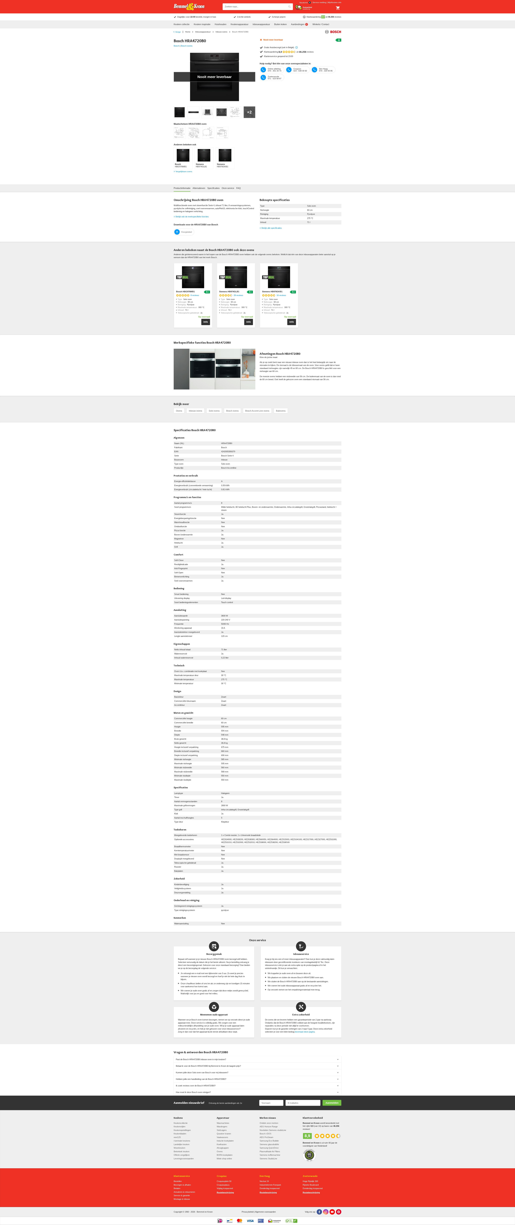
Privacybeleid (247, 1212)
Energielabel (186, 232)
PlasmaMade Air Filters (270, 1151)
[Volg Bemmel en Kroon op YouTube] (332, 1212)
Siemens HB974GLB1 (229, 292)
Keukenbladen (180, 1133)
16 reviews (281, 295)
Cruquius (222, 1176)
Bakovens (281, 411)
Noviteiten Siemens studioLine (273, 1130)
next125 (177, 1137)
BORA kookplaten (224, 1155)
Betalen (177, 1188)
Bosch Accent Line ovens (257, 411)
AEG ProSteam (266, 1137)
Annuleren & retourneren (184, 1192)
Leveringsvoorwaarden (184, 1158)
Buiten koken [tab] (280, 24)
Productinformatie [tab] (182, 188)
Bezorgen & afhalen (182, 1185)
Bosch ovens (186, 46)
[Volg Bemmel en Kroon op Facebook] (319, 1212)
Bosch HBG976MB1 (185, 292)
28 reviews (238, 295)
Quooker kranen (224, 1133)
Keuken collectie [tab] (182, 24)
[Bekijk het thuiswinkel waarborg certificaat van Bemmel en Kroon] (303, 7)
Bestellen (178, 1181)
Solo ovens (214, 411)
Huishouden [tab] (220, 24)
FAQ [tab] (238, 188)
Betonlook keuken (181, 1151)
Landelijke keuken (181, 1144)
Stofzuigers (222, 1130)
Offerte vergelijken (182, 1155)
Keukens (178, 1118)
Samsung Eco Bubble (269, 1141)
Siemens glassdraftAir (269, 1144)
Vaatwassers (222, 1137)
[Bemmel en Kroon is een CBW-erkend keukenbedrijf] (291, 1221)
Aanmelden (332, 1103)
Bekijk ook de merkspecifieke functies (192, 216)
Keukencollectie (180, 1123)
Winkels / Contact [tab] (320, 24)
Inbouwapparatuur (203, 32)
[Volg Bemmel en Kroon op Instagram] (325, 1212)
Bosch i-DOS (265, 1133)
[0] (338, 8)
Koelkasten (222, 1144)
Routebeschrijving (225, 1192)
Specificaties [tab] (213, 188)
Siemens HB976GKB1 (272, 292)
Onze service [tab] (228, 188)
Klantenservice (182, 1176)
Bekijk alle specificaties (272, 228)
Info (205, 322)
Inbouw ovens (221, 32)
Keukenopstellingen (182, 1130)
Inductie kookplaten (225, 1141)
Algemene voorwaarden (265, 1212)
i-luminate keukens (182, 1141)
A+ (207, 292)
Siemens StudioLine (268, 1158)
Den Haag (265, 1176)
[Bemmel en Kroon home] (189, 6)
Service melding (319, 2)
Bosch (176, 46)
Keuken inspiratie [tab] (202, 24)
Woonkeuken (179, 1148)
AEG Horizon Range (269, 1126)
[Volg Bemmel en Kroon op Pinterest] (338, 1212)
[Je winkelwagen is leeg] (338, 8)
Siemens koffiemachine (270, 1155)
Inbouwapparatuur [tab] (261, 24)
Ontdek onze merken (269, 1123)
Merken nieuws (268, 1118)
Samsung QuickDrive (269, 1148)
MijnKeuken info (334, 2)
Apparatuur (223, 1118)
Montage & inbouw (182, 1199)
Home (187, 32)
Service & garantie (182, 1195)
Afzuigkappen (223, 1148)
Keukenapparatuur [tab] (239, 24)
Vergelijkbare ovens (184, 171)
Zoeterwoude (310, 1176)
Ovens (179, 411)
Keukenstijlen (179, 1126)
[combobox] (258, 6)
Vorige (178, 32)
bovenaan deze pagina (305, 1032)
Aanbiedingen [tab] (297, 24)
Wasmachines (223, 1123)
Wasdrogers (222, 1126)
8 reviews (195, 295)
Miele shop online (224, 1158)
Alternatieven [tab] (199, 188)
